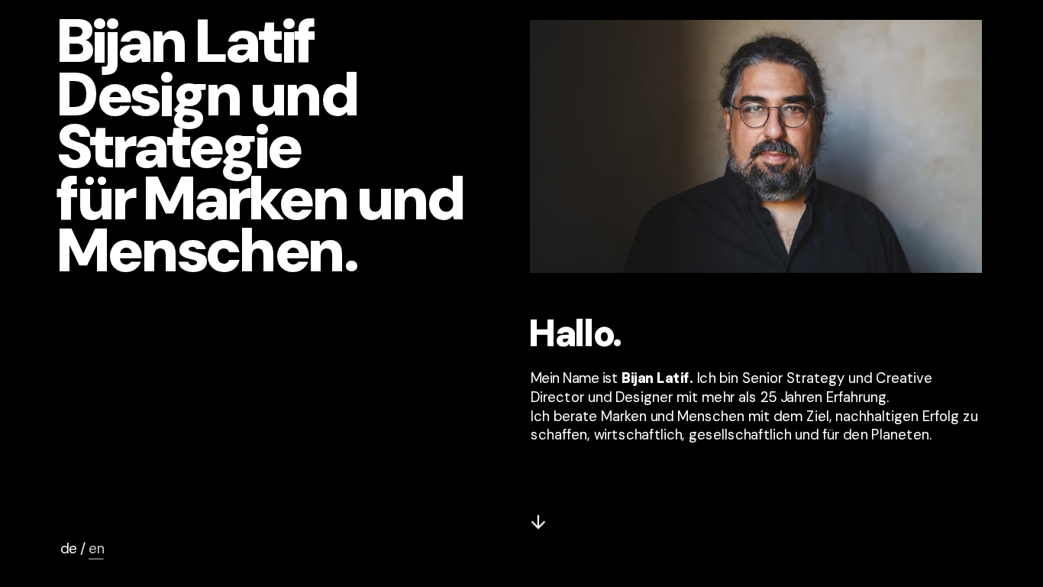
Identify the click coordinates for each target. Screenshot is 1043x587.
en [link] (96, 549)
